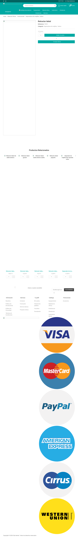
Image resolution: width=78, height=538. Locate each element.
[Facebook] (3, 1)
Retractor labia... (10, 271)
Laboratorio (54, 10)
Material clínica (46, 10)
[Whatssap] (5, 1)
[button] (13, 276)
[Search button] (55, 5)
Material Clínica (12, 16)
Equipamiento (37, 10)
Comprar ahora (57, 41)
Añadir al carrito (60, 35)
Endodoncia (38, 13)
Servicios (45, 13)
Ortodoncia (62, 10)
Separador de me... (67, 271)
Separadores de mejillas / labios (34, 16)
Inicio (4, 16)
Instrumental (20, 16)
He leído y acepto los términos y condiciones (63, 293)
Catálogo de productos (25, 10)
